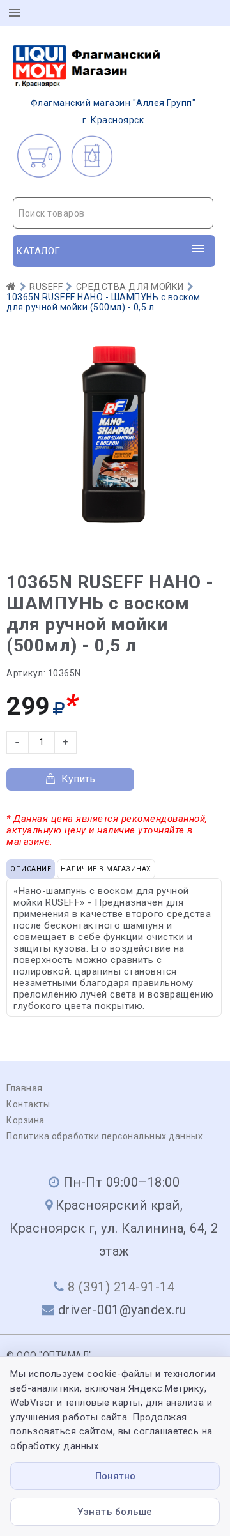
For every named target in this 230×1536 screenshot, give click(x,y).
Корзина (25, 1120)
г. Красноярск (113, 111)
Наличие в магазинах (106, 869)
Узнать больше (115, 1511)
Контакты (28, 1104)
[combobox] (113, 213)
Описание (30, 869)
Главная (24, 1088)
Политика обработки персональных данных (104, 1136)
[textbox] (113, 213)
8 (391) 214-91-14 (121, 1287)
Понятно (115, 1476)
